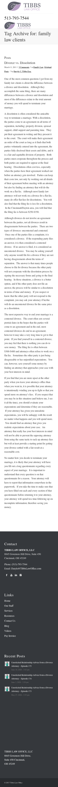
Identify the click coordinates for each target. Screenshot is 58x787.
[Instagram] (20, 575)
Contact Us (9, 620)
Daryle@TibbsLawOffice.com (26, 568)
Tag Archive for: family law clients (27, 36)
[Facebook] (6, 575)
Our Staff (8, 605)
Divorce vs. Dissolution (19, 62)
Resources (9, 615)
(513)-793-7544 (19, 564)
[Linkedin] (16, 575)
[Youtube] (11, 575)
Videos (7, 630)
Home (7, 600)
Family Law (38, 67)
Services (8, 610)
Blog (6, 625)
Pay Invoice (10, 635)
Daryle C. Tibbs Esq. (22, 71)
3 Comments (24, 67)
